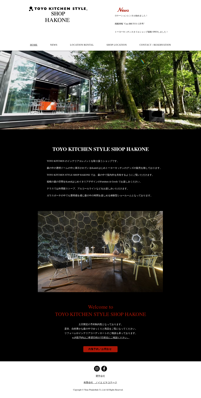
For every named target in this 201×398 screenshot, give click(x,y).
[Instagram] (97, 368)
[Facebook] (104, 368)
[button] (100, 251)
